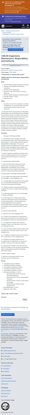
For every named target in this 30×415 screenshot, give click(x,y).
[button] (23, 26)
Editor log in (4, 396)
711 (2, 331)
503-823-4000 (16, 329)
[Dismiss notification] (26, 39)
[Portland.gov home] (6, 26)
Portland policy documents (13, 30)
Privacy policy (4, 384)
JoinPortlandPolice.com (15, 49)
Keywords (3, 297)
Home (2, 30)
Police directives (7, 32)
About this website (6, 390)
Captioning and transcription (8, 381)
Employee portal (5, 393)
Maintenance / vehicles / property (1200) (13, 34)
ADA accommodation (6, 378)
